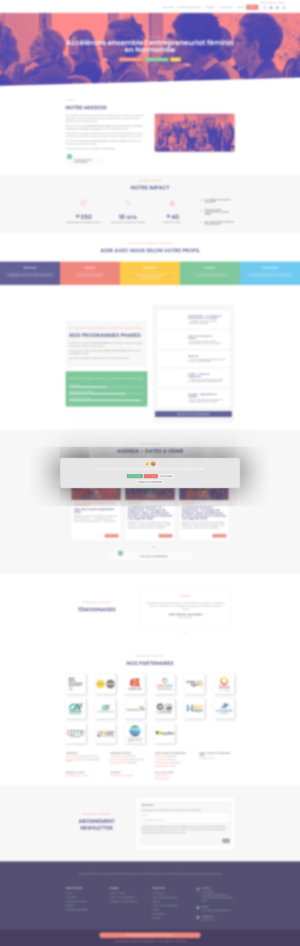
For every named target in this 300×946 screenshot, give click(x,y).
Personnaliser (166, 476)
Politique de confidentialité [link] (150, 482)
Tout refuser (151, 476)
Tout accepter (135, 476)
